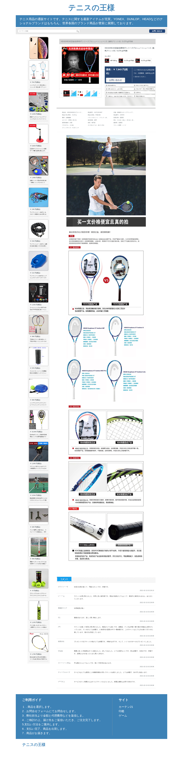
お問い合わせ (157, 31)
